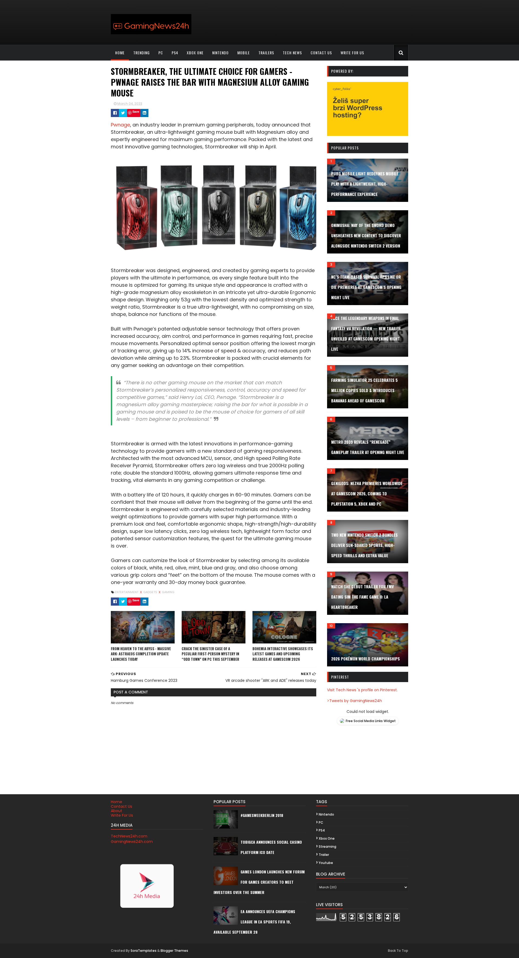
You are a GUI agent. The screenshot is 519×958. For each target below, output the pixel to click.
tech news (292, 52)
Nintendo (220, 52)
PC (160, 52)
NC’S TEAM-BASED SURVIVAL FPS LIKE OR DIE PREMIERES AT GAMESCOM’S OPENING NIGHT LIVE (366, 287)
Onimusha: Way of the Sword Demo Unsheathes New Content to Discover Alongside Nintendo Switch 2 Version (366, 235)
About (116, 810)
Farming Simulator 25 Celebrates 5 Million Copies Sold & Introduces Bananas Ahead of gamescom (364, 390)
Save (135, 111)
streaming (327, 846)
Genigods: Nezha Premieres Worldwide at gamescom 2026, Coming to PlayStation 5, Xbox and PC (366, 493)
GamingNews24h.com (132, 841)
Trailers (266, 52)
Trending (141, 52)
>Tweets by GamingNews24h (354, 700)
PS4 (175, 52)
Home (120, 52)
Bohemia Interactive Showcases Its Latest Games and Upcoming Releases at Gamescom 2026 (282, 654)
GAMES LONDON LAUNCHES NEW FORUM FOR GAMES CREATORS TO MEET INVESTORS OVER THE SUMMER (259, 882)
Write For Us (122, 815)
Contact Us (121, 806)
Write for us (352, 52)
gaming (168, 592)
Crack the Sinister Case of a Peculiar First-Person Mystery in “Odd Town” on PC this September (210, 654)
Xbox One (195, 52)
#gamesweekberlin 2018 (262, 815)
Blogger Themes (174, 950)
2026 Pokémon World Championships (365, 659)
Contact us (321, 52)
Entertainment (127, 592)
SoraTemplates (144, 950)
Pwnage (120, 124)
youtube (326, 862)
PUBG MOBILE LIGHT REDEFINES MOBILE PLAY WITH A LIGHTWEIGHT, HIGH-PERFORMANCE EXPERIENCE (364, 184)
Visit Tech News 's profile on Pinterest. (362, 690)
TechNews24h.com (129, 836)
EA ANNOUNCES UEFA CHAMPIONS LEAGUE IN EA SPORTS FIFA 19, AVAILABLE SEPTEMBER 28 (254, 922)
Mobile (243, 52)
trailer (324, 854)
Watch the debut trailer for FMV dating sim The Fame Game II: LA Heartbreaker (362, 596)
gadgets (150, 592)
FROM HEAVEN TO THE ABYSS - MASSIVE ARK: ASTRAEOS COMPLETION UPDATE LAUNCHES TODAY (141, 654)
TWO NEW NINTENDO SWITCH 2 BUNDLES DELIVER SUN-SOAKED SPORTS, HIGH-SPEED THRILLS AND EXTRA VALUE (364, 545)
